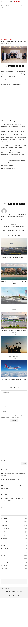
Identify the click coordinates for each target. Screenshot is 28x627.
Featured (14, 538)
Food (14, 542)
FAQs (14, 535)
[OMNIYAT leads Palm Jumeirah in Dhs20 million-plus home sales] (14, 271)
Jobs (14, 545)
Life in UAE (14, 548)
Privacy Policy (19, 591)
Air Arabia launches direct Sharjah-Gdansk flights (14, 379)
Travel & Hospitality (10, 5)
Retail (14, 555)
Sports (14, 558)
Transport (14, 565)
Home (2, 5)
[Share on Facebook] (13, 66)
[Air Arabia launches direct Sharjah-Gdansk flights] (14, 368)
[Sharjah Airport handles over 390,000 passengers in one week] (14, 320)
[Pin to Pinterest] (20, 66)
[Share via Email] (23, 66)
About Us (8, 591)
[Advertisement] (14, 24)
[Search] (26, 1)
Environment (14, 532)
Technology (14, 562)
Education (14, 525)
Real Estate (14, 552)
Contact (13, 591)
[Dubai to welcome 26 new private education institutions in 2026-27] (14, 344)
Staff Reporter (8, 43)
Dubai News (14, 521)
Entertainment (14, 528)
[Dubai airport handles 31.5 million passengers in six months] (14, 246)
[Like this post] (10, 66)
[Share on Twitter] (17, 66)
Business (14, 518)
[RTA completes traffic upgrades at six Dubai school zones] (14, 295)
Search (3, 461)
